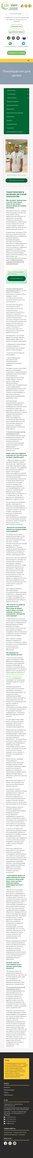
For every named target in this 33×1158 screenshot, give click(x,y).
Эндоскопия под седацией (15, 113)
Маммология (10, 109)
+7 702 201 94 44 (11, 1121)
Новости (7, 1087)
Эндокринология (12, 124)
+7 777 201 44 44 (11, 1119)
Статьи (6, 1092)
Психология (10, 128)
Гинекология (10, 116)
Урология (9, 120)
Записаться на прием (16, 53)
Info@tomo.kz (10, 1123)
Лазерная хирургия (12, 101)
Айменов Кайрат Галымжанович (16, 175)
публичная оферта (17, 32)
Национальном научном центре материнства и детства (15, 676)
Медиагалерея (9, 1090)
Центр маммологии (12, 105)
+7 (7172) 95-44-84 (15, 14)
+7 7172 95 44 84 (11, 1117)
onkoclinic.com (16, 26)
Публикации (8, 1095)
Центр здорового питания (15, 132)
